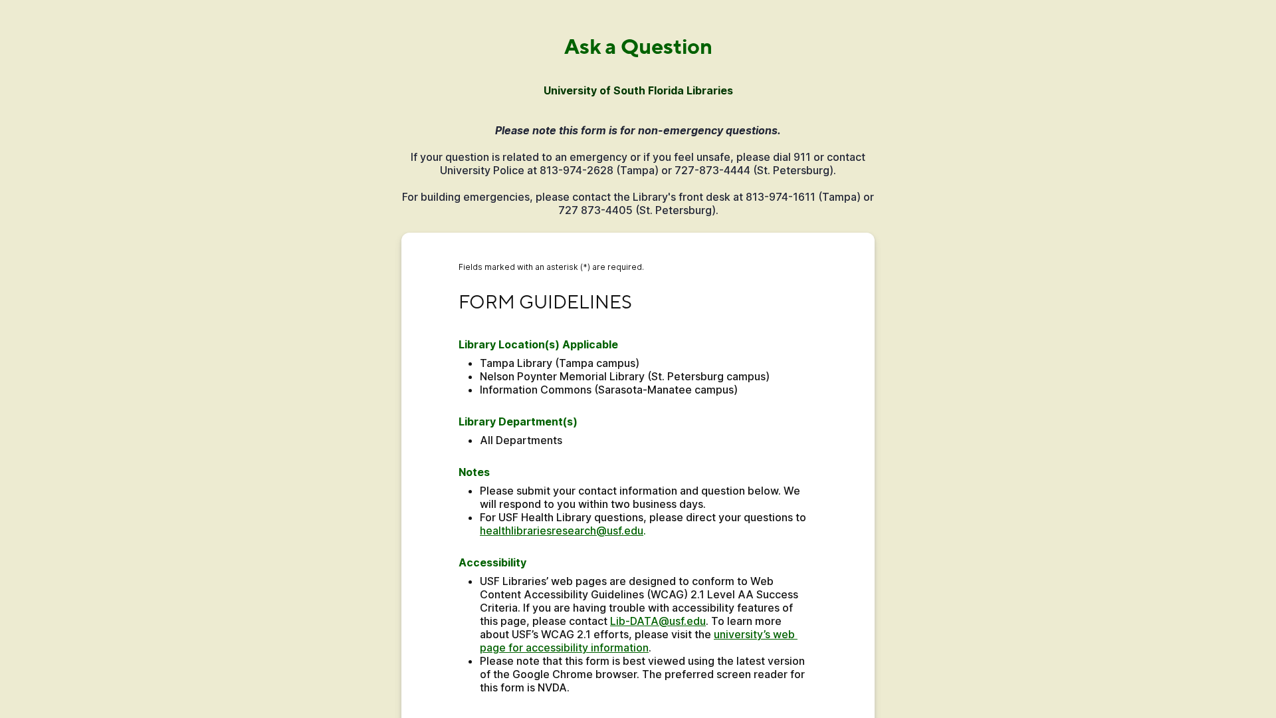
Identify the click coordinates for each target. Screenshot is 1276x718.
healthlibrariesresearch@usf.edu (561, 530)
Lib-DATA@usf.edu (658, 621)
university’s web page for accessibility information (639, 641)
